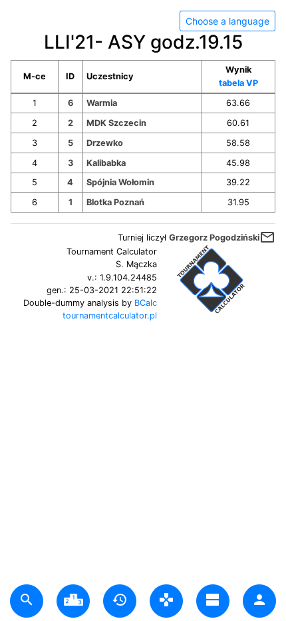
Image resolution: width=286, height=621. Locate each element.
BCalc (145, 303)
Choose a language (227, 21)
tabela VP (238, 83)
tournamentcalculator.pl (110, 315)
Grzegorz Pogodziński (214, 238)
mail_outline (267, 237)
